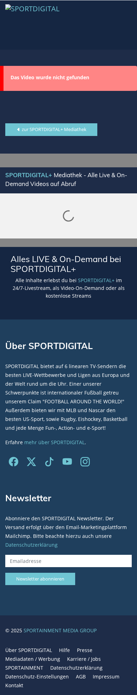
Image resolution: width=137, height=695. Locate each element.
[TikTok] (49, 463)
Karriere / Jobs (84, 659)
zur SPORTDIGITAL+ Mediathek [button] (53, 129)
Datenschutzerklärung (31, 544)
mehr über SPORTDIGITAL (54, 442)
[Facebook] (13, 463)
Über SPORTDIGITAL (28, 650)
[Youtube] (67, 463)
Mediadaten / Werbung (32, 659)
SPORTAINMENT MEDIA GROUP (60, 630)
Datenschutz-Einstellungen (37, 676)
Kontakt (14, 685)
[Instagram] (85, 463)
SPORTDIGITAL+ (96, 280)
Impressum (106, 676)
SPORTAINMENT (24, 667)
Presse (84, 650)
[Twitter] (31, 463)
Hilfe (64, 650)
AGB (81, 676)
